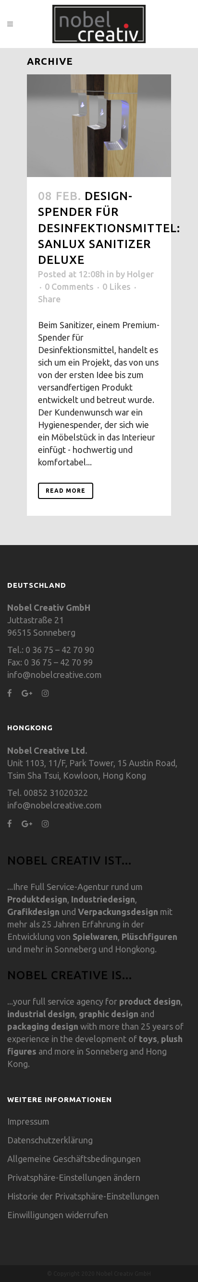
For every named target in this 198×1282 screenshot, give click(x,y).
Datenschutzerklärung (50, 1140)
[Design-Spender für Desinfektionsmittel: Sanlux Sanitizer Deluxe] (99, 125)
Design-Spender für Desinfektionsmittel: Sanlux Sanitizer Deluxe (109, 228)
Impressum (28, 1121)
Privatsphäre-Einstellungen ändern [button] (73, 1177)
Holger (140, 274)
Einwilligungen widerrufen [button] (57, 1215)
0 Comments (69, 286)
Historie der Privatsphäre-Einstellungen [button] (83, 1196)
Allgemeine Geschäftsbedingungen (74, 1158)
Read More (66, 490)
